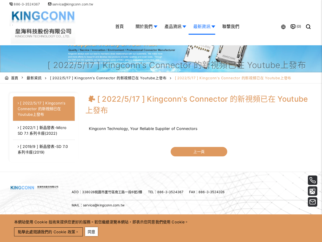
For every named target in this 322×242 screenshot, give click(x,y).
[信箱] (312, 202)
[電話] (312, 180)
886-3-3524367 (27, 4)
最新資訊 (202, 26)
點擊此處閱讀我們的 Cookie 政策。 (48, 231)
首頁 (119, 26)
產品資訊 (173, 26)
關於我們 (144, 26)
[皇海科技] (34, 190)
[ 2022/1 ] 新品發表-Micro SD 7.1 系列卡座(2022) (42, 130)
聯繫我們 (230, 26)
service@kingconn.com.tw (72, 4)
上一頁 (199, 151)
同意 (91, 231)
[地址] (312, 191)
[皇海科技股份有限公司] (42, 26)
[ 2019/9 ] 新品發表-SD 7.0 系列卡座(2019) (43, 149)
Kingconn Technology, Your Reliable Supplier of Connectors (143, 128)
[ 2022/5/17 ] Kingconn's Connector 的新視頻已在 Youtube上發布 (108, 78)
